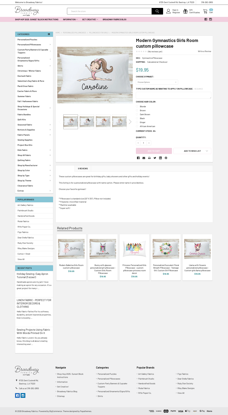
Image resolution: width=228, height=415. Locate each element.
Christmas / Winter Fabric (29, 71)
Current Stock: (146, 131)
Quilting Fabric (24, 160)
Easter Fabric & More (27, 91)
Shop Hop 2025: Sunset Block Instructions (36, 19)
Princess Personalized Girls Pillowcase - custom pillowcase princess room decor (134, 269)
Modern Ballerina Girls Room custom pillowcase (71, 266)
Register (176, 12)
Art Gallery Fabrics (25, 205)
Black (142, 118)
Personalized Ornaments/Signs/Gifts (28, 59)
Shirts (20, 66)
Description (65, 168)
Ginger (142, 122)
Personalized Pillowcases (29, 44)
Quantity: (141, 137)
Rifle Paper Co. (24, 226)
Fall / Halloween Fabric (28, 101)
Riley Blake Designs (26, 248)
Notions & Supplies (26, 129)
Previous (60, 122)
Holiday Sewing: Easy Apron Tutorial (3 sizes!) (32, 275)
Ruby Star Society (25, 243)
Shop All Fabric (24, 155)
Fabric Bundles (24, 114)
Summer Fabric (24, 96)
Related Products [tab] (69, 228)
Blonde (143, 106)
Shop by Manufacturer (28, 165)
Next (130, 122)
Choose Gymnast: (145, 76)
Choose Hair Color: (146, 101)
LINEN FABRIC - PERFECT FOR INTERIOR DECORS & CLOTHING (34, 303)
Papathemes (85, 411)
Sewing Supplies (25, 140)
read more (21, 293)
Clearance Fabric (25, 185)
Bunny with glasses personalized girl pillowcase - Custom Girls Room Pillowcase (103, 269)
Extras (21, 190)
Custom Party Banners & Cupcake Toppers (33, 51)
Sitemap (61, 396)
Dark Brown (145, 114)
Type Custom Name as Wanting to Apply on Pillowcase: (169, 88)
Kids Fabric (22, 150)
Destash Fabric (24, 76)
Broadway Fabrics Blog (114, 19)
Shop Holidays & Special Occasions (28, 108)
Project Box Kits (25, 145)
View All (21, 259)
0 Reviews (83, 168)
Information (69, 19)
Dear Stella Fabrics (26, 237)
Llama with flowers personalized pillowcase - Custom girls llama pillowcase (197, 268)
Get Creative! (89, 19)
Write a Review (204, 51)
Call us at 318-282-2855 (29, 388)
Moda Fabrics (23, 221)
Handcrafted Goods (26, 216)
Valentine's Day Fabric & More (31, 81)
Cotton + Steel (24, 253)
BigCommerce (55, 411)
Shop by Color (24, 170)
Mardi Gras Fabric (25, 86)
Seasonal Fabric (25, 124)
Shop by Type (23, 175)
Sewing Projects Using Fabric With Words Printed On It (33, 331)
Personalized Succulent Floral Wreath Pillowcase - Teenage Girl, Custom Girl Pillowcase (166, 268)
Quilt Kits (22, 119)
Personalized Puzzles (27, 39)
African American (147, 126)
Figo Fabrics (23, 232)
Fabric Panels (24, 135)
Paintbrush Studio (25, 210)
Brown (143, 110)
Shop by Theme (24, 180)
